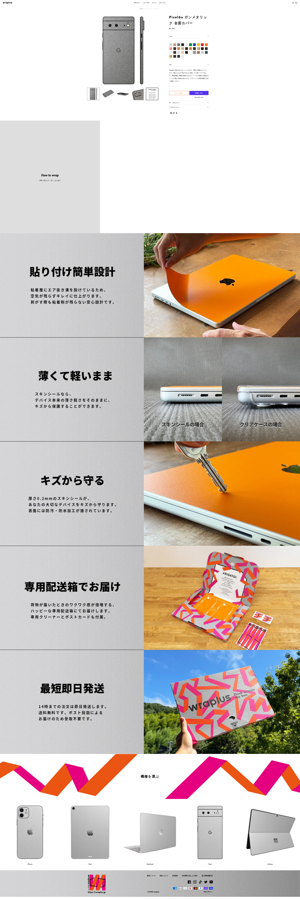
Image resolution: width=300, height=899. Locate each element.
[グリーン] (190, 44)
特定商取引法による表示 (190, 876)
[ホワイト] (186, 44)
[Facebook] (189, 882)
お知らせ (154, 2)
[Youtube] (211, 882)
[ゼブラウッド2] (190, 48)
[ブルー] (194, 44)
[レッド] (202, 44)
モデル (170, 33)
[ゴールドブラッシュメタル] (170, 56)
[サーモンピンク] (170, 48)
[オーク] (178, 48)
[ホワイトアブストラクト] (182, 56)
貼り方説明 (147, 2)
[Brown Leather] (174, 52)
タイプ (170, 61)
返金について (164, 876)
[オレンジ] (206, 44)
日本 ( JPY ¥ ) (208, 892)
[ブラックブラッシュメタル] (174, 56)
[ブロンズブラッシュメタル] (198, 52)
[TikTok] (200, 882)
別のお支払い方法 (199, 97)
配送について (151, 876)
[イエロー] (198, 44)
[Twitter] (205, 882)
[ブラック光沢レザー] (206, 48)
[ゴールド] (174, 44)
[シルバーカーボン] (178, 52)
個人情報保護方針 (207, 876)
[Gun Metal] (194, 52)
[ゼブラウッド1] (182, 48)
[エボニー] (186, 48)
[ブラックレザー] (202, 48)
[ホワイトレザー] (170, 52)
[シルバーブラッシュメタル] (202, 52)
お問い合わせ (162, 2)
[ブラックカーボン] (186, 52)
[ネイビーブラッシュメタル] (206, 52)
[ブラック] (182, 44)
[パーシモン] (198, 48)
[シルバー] (170, 44)
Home (141, 8)
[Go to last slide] (89, 50)
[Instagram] (194, 882)
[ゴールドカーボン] (182, 52)
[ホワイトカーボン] (190, 52)
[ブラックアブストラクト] (178, 56)
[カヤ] (194, 48)
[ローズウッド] (174, 48)
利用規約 (175, 876)
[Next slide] (157, 50)
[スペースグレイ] (178, 44)
